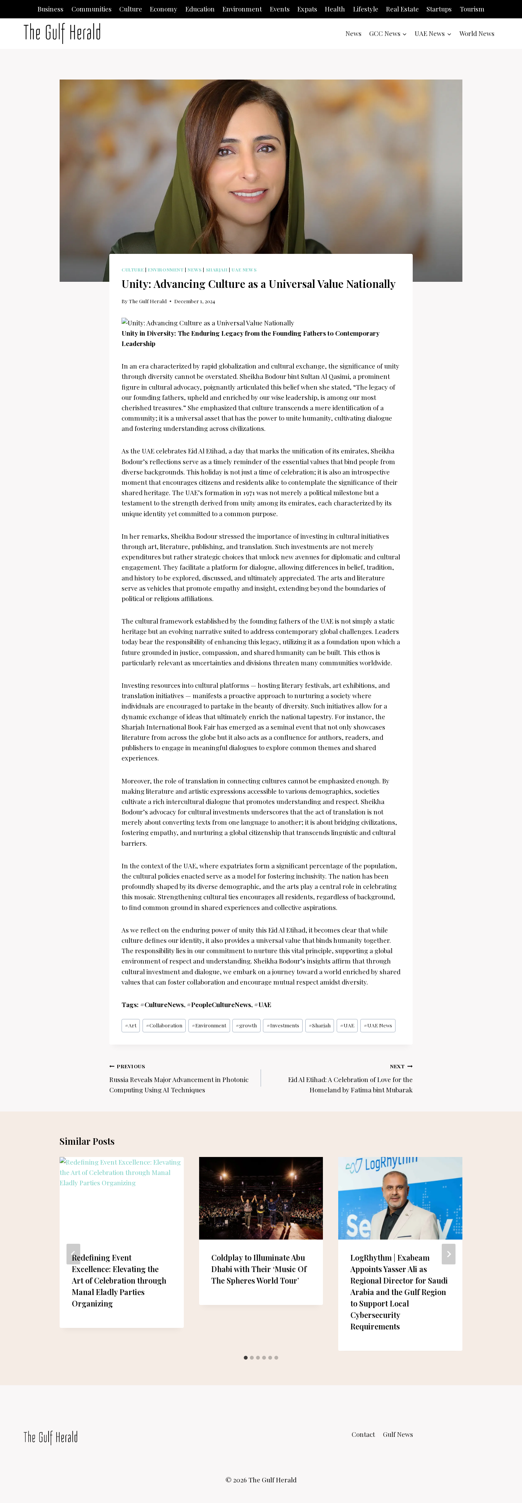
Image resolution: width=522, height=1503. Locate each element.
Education (200, 9)
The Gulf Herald (148, 300)
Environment (242, 9)
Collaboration (164, 1025)
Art (130, 1025)
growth (246, 1025)
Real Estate (402, 9)
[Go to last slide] (73, 1254)
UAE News (244, 269)
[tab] (246, 1358)
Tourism (472, 9)
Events (280, 9)
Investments (283, 1025)
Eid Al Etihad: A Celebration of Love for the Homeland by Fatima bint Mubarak (350, 1078)
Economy (163, 9)
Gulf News (398, 1434)
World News (476, 33)
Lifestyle (365, 9)
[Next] (449, 1254)
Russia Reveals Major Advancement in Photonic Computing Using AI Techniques (178, 1078)
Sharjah (217, 269)
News (353, 33)
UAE (347, 1025)
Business (50, 9)
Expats (307, 9)
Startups (439, 9)
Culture (130, 9)
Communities (91, 9)
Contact (363, 1434)
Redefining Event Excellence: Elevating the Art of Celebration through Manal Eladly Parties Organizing (119, 1281)
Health (335, 9)
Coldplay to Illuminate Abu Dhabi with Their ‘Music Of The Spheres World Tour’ (258, 1269)
